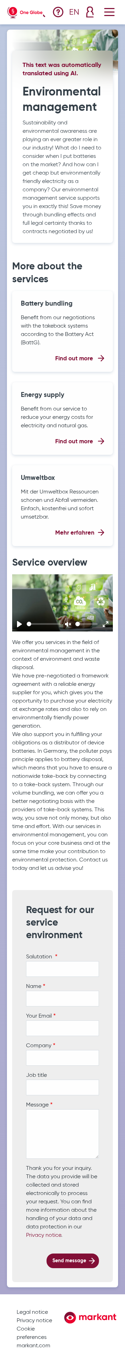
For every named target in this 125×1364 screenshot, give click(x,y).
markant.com (33, 1346)
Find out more (74, 359)
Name (33, 986)
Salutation (39, 957)
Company (38, 1046)
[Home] (25, 11)
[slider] (44, 624)
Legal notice (32, 1312)
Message (37, 1105)
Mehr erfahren (74, 533)
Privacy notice (43, 1235)
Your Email (39, 1016)
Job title (36, 1075)
